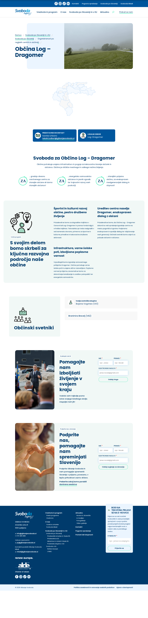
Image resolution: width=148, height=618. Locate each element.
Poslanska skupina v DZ (55, 544)
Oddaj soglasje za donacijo (113, 467)
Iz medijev (80, 518)
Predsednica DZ (53, 539)
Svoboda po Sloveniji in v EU (83, 12)
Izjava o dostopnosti (124, 587)
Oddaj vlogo (113, 379)
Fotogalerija (81, 520)
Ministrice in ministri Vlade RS (58, 541)
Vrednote (49, 518)
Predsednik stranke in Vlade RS (58, 536)
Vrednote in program (47, 12)
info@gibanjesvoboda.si (26, 533)
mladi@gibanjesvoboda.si (27, 552)
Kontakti (75, 4)
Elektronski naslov (108, 368)
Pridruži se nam (126, 12)
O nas (63, 12)
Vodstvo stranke (52, 524)
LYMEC (49, 551)
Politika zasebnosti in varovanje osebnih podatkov (94, 587)
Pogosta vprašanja (89, 4)
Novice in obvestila (84, 515)
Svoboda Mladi (127, 4)
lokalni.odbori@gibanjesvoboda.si (58, 138)
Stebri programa (52, 515)
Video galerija (82, 523)
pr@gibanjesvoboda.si (26, 543)
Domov (18, 35)
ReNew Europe (52, 549)
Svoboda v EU (51, 546)
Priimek (117, 358)
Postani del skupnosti (84, 535)
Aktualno (104, 12)
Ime (100, 358)
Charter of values (22, 572)
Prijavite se (119, 548)
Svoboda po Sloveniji (109, 4)
